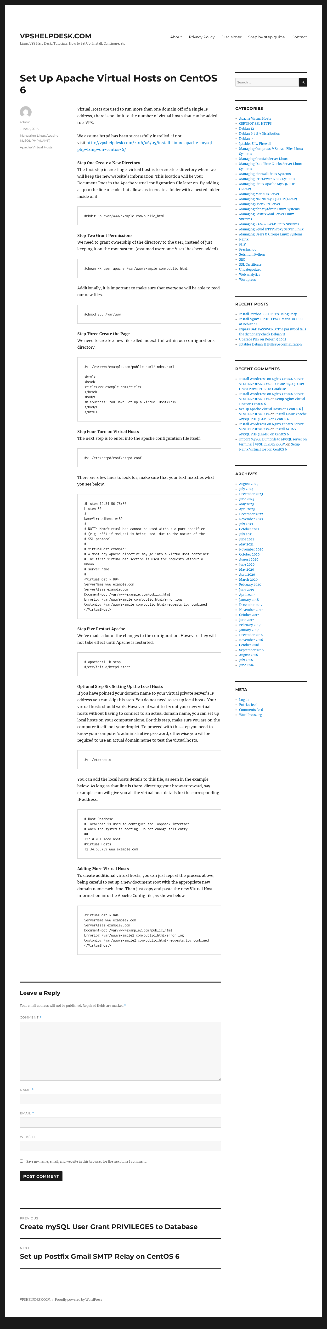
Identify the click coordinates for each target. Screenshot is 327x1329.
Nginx (243, 239)
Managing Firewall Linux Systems (265, 174)
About (176, 37)
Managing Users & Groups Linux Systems (271, 234)
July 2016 (246, 660)
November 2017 (251, 610)
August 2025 (248, 484)
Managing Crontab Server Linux (263, 159)
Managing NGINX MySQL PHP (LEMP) (268, 199)
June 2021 (246, 539)
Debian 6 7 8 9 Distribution (259, 134)
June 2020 (246, 564)
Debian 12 (246, 129)
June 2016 (246, 665)
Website (28, 1137)
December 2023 (251, 494)
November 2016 (251, 640)
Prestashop (247, 249)
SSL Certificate (250, 265)
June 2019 (246, 590)
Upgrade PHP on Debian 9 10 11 (262, 339)
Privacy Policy (202, 37)
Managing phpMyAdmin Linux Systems (269, 209)
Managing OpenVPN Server (259, 204)
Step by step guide (266, 37)
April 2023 (247, 509)
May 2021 (246, 544)
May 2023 (246, 504)
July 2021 (246, 534)
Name (27, 1090)
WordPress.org (250, 715)
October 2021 (249, 529)
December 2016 (251, 635)
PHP (242, 244)
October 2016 (249, 645)
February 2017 (250, 625)
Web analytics (249, 275)
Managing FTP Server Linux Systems (267, 179)
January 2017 (249, 630)
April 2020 (247, 575)
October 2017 (249, 615)
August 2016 (248, 655)
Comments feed (251, 710)
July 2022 (246, 524)
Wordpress (247, 280)
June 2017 (246, 620)
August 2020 (248, 559)
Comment (31, 1017)
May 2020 (246, 570)
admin (25, 122)
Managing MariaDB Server (259, 194)
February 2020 (250, 585)
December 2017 (251, 605)
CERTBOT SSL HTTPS (255, 124)
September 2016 (251, 650)
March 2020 (248, 580)
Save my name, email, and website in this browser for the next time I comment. (86, 1161)
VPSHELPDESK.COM (55, 36)
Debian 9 (246, 139)
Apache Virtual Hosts (36, 147)
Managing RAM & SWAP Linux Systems (269, 224)
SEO (242, 260)
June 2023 (246, 499)
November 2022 (251, 519)
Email (27, 1113)
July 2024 (246, 489)
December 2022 (251, 514)
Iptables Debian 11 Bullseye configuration (270, 344)
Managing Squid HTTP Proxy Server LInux (271, 229)
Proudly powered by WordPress (78, 1300)
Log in (244, 700)
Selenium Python (252, 254)
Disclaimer (231, 37)
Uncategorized (250, 270)
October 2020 (249, 554)
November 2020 (251, 549)
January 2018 (249, 600)
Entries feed (248, 705)
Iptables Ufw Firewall (255, 144)
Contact (299, 37)
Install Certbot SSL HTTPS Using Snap (268, 314)
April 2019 (247, 595)
